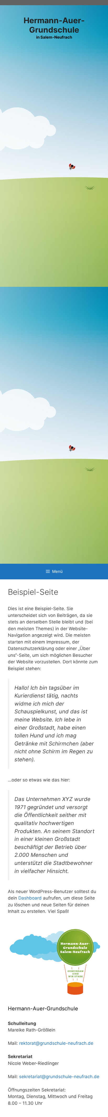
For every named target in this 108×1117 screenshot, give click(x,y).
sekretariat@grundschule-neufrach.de (59, 1076)
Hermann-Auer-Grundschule (54, 25)
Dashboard (30, 898)
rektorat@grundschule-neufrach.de (56, 1043)
